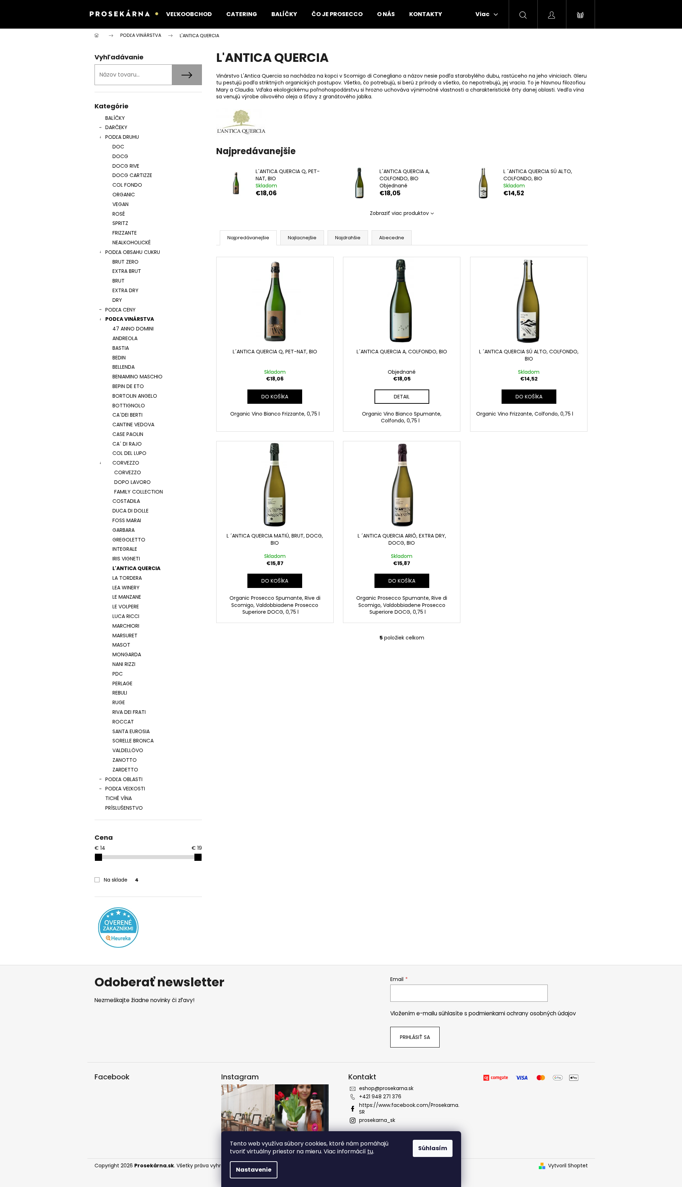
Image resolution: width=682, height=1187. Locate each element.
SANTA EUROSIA (131, 731)
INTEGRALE (124, 549)
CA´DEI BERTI (127, 414)
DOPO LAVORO (132, 482)
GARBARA (123, 530)
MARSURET (124, 635)
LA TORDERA (127, 578)
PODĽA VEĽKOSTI (125, 788)
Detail (402, 396)
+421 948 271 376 (380, 1096)
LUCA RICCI (125, 616)
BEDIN (119, 357)
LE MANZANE (126, 596)
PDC (117, 673)
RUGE (118, 702)
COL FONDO (127, 184)
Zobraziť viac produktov (399, 213)
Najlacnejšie (302, 237)
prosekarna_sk (377, 1120)
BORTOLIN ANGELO (134, 395)
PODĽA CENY (120, 309)
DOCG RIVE (125, 166)
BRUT (118, 280)
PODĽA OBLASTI (123, 779)
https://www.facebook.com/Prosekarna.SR (409, 1108)
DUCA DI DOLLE (130, 510)
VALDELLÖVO (127, 750)
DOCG (120, 156)
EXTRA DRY (125, 290)
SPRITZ (120, 223)
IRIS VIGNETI (126, 558)
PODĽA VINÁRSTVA (129, 319)
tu (370, 1151)
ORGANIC (123, 194)
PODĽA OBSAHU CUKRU (132, 252)
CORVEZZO (125, 462)
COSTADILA (126, 501)
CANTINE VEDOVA (133, 424)
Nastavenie (253, 1170)
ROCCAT (123, 721)
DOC (118, 146)
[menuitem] (189, 14)
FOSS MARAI (126, 520)
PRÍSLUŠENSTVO (124, 807)
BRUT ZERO (125, 261)
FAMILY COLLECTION (138, 491)
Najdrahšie (348, 237)
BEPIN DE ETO (128, 386)
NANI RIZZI (123, 664)
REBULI (119, 692)
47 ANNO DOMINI (133, 328)
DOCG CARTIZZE (132, 175)
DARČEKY (116, 127)
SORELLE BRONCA (133, 740)
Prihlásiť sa (415, 1037)
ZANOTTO (124, 760)
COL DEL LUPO (129, 453)
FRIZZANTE (124, 232)
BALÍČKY (115, 118)
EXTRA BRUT (126, 271)
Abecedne (391, 237)
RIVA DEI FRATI (129, 712)
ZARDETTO (125, 769)
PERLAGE (122, 683)
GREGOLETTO (128, 539)
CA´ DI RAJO (127, 443)
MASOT (121, 644)
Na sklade (121, 879)
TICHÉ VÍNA (118, 798)
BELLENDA (123, 367)
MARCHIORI (125, 625)
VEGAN (120, 204)
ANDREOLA (124, 338)
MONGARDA (126, 654)
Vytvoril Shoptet (568, 1165)
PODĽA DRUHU (122, 137)
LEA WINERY (126, 587)
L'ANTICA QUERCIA (136, 568)
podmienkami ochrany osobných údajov (522, 1013)
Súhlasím (432, 1148)
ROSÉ (118, 213)
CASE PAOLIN (127, 434)
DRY (117, 300)
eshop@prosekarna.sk (386, 1088)
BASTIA (120, 348)
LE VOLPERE (125, 606)
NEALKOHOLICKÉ (131, 242)
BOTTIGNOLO (128, 405)
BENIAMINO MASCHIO (137, 376)
